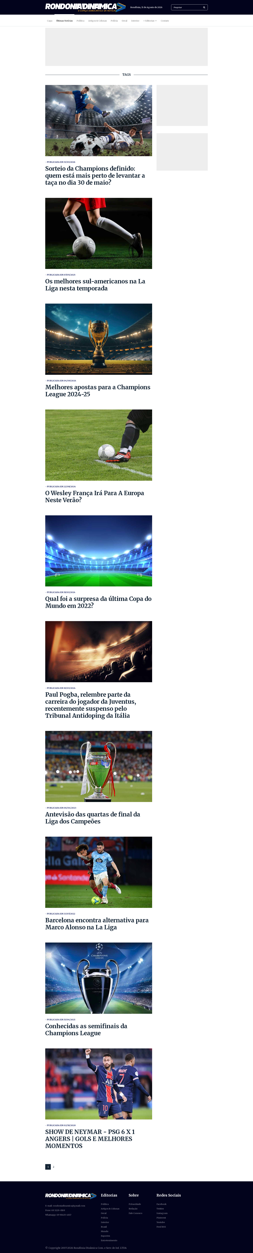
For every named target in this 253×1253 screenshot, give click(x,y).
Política (80, 20)
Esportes (105, 1236)
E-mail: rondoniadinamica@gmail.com (65, 1205)
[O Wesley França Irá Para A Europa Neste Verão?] (98, 445)
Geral (124, 20)
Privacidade (135, 1204)
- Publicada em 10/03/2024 (60, 688)
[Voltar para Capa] (85, 7)
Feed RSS (161, 1227)
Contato (165, 20)
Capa (49, 20)
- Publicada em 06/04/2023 (60, 808)
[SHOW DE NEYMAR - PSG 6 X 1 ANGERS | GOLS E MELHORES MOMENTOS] (98, 1084)
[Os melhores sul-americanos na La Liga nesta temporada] (98, 233)
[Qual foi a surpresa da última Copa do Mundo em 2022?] (98, 551)
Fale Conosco (135, 1213)
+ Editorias (148, 20)
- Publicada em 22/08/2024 (60, 486)
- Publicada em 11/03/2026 (60, 162)
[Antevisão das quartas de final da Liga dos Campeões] (98, 766)
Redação (133, 1208)
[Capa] (70, 1196)
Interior (135, 20)
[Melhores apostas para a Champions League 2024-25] (98, 339)
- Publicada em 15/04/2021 (60, 1019)
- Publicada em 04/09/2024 (60, 380)
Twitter (160, 1208)
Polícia (114, 20)
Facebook (161, 1204)
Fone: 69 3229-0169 (55, 1210)
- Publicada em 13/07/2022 (60, 913)
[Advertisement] (182, 105)
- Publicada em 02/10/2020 (60, 1125)
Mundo (104, 1231)
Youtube (161, 1222)
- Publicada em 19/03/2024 (60, 592)
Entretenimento (109, 1240)
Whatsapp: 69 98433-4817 (58, 1215)
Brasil (104, 1227)
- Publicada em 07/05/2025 (60, 274)
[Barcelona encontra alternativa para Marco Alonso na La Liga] (98, 872)
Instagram (162, 1213)
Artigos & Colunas (97, 20)
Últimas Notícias (64, 20)
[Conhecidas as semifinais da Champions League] (98, 978)
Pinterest (161, 1217)
